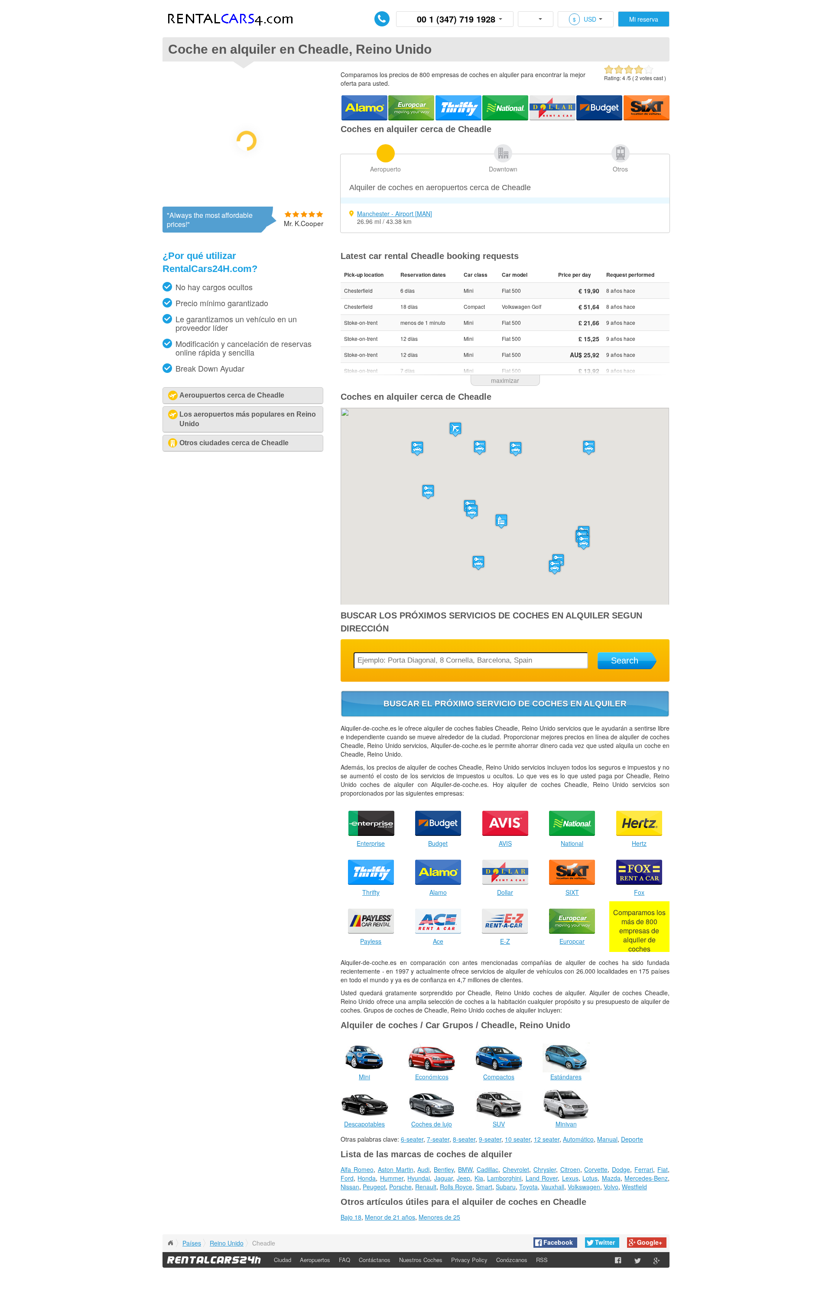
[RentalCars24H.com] (170, 1243)
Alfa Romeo (357, 1169)
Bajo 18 (351, 1217)
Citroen (570, 1169)
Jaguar (443, 1178)
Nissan (350, 1186)
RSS (542, 1260)
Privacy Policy (469, 1260)
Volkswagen (584, 1186)
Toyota (528, 1186)
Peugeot (374, 1186)
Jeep (463, 1178)
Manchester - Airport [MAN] (394, 213)
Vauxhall (552, 1186)
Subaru (506, 1186)
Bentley (444, 1169)
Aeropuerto (385, 169)
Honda (367, 1178)
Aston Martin (395, 1169)
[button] (455, 429)
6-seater (412, 1139)
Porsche (400, 1186)
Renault (425, 1186)
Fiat (662, 1169)
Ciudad (282, 1260)
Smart (484, 1186)
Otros (620, 169)
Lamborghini (504, 1178)
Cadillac (487, 1169)
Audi (423, 1169)
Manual (607, 1139)
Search (624, 660)
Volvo (611, 1186)
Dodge (621, 1169)
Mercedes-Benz (646, 1178)
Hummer (391, 1178)
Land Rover (542, 1178)
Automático (578, 1139)
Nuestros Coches (420, 1260)
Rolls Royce (456, 1186)
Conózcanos (511, 1260)
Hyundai (418, 1178)
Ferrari (643, 1169)
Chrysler (544, 1169)
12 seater (546, 1139)
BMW (465, 1169)
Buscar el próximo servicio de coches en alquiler (505, 703)
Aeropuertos (315, 1260)
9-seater (490, 1139)
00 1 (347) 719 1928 (456, 19)
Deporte (632, 1139)
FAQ (344, 1260)
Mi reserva (643, 19)
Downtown (503, 169)
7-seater (438, 1139)
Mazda (611, 1178)
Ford (347, 1178)
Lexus (570, 1178)
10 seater (517, 1139)
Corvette (596, 1169)
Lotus (590, 1178)
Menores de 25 (439, 1217)
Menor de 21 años (390, 1217)
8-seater (464, 1139)
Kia (478, 1178)
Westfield (634, 1186)
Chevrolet (516, 1169)
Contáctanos (374, 1260)
